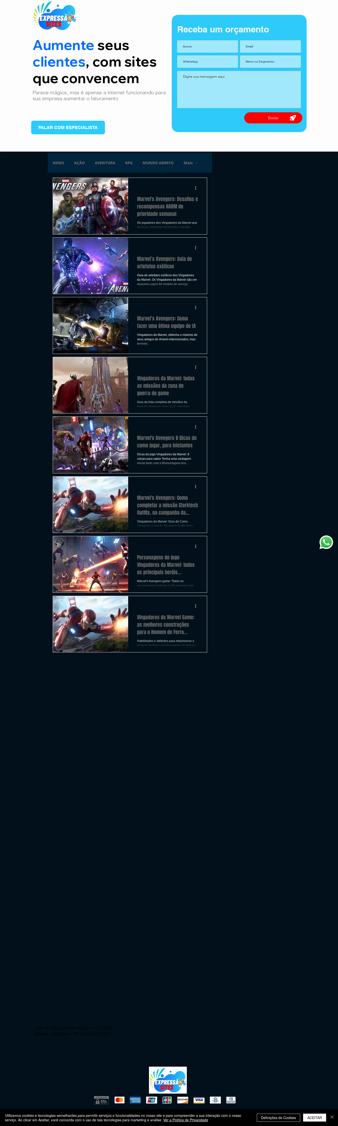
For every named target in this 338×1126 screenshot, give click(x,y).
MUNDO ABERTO (158, 163)
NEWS (58, 163)
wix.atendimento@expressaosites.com (82, 1020)
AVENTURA (105, 163)
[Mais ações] (197, 188)
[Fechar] (332, 1117)
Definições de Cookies (278, 1117)
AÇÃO (79, 163)
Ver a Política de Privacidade (185, 1119)
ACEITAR (314, 1117)
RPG (129, 163)
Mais (188, 163)
